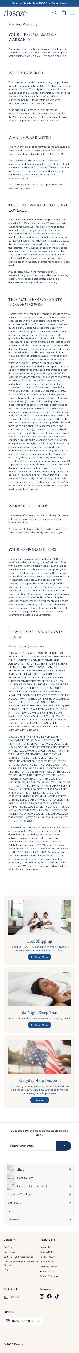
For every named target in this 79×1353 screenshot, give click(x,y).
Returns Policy (47, 1252)
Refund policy (47, 1271)
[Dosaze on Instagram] (42, 1296)
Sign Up (39, 1100)
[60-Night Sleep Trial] (39, 989)
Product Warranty (49, 1276)
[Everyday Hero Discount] (39, 1057)
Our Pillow (9, 1252)
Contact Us (45, 1247)
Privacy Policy (47, 1257)
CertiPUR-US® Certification (18, 1257)
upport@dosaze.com (32, 646)
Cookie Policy (47, 1261)
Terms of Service (49, 1266)
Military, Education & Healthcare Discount (21, 1263)
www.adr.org (48, 848)
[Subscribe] (63, 1146)
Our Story (9, 1247)
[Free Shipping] (39, 917)
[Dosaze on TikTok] (57, 1296)
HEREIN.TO (14, 747)
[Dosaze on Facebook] (49, 1296)
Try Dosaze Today (39, 957)
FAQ (6, 1269)
